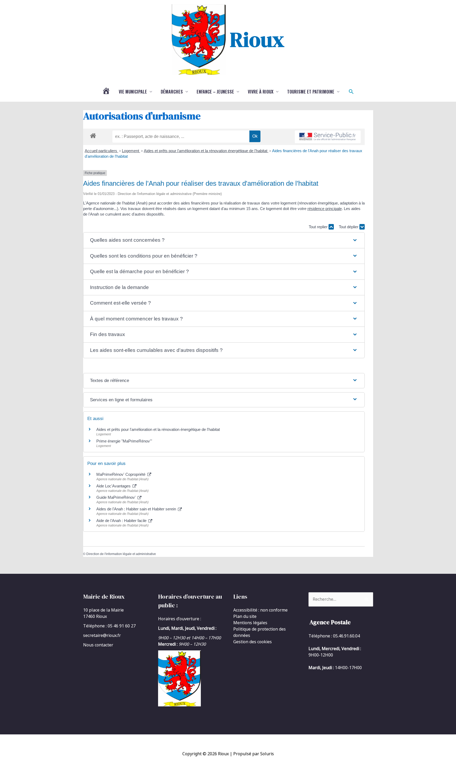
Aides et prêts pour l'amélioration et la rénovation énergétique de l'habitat (206, 150)
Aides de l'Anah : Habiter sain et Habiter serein (136, 509)
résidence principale (324, 208)
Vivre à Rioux (260, 91)
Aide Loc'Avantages (114, 486)
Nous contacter (98, 645)
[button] (351, 91)
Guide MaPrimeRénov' (116, 497)
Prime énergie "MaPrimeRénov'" (124, 441)
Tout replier (319, 227)
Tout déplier (349, 227)
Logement (131, 150)
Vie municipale (133, 91)
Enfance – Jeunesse (215, 91)
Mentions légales (250, 623)
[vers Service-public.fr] (328, 137)
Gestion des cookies (252, 642)
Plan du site (244, 616)
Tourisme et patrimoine (310, 91)
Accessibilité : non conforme (260, 610)
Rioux (257, 39)
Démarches (172, 91)
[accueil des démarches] (93, 135)
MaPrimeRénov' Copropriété (121, 474)
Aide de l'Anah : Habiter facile (122, 520)
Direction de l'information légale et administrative (121, 554)
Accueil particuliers (101, 150)
